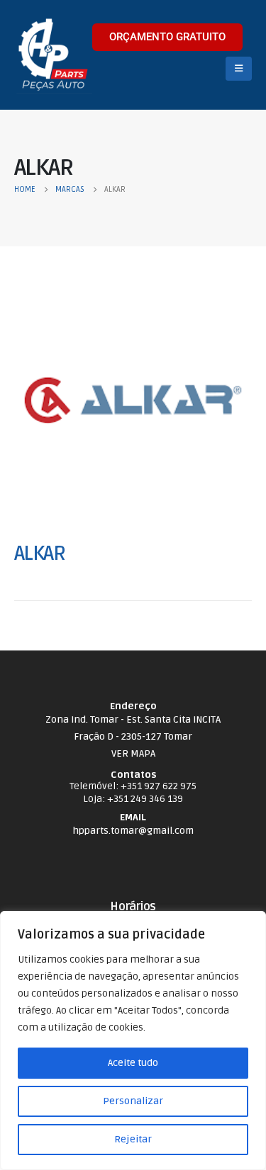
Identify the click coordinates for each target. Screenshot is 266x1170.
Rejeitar (133, 1139)
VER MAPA (133, 753)
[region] (133, 1040)
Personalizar (133, 1101)
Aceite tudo (133, 1063)
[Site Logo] (53, 55)
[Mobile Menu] (239, 69)
